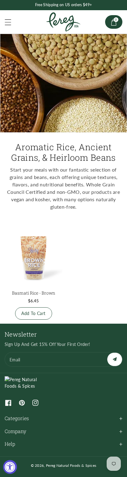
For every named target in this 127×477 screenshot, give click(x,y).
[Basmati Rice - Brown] (33, 257)
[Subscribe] (114, 359)
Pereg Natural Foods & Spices (71, 465)
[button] (11, 22)
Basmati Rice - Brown (33, 293)
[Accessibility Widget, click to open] (10, 467)
